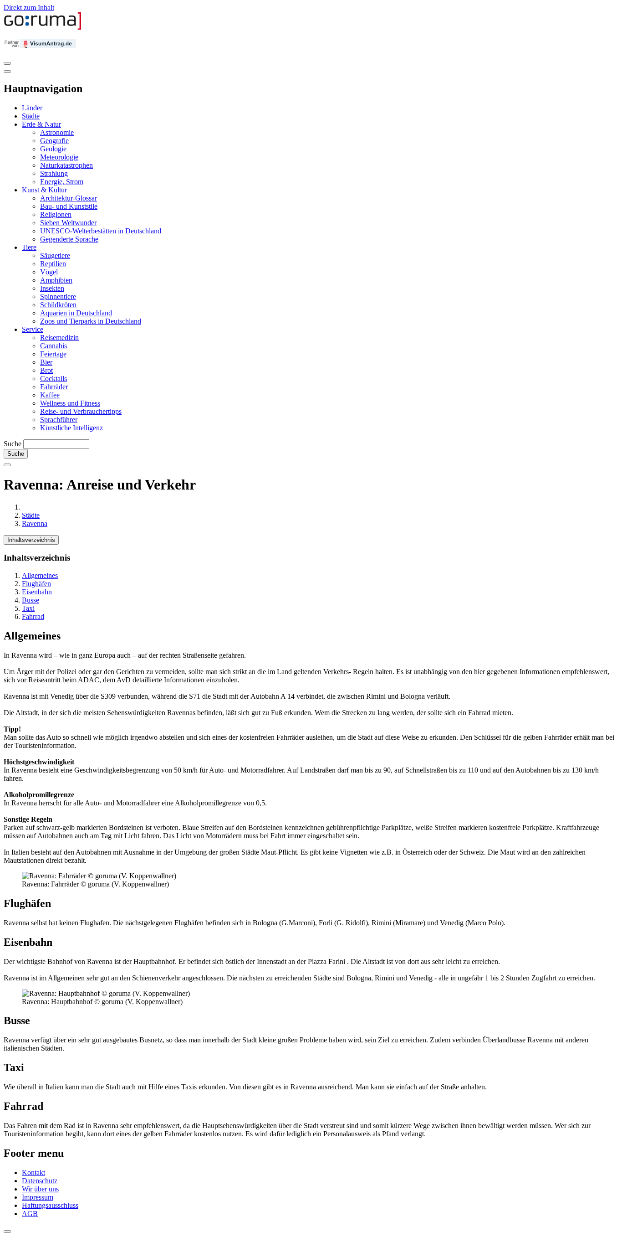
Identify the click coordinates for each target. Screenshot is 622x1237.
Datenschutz (39, 1181)
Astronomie (57, 132)
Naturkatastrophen (66, 165)
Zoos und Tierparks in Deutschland (90, 321)
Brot (46, 370)
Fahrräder (54, 387)
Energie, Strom (61, 182)
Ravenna (34, 523)
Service (32, 329)
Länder (32, 108)
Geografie (54, 140)
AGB (30, 1213)
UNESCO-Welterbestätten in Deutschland (100, 231)
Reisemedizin (59, 337)
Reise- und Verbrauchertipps (81, 411)
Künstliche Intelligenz (71, 428)
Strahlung (54, 173)
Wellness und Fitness (70, 403)
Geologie (53, 149)
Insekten (52, 288)
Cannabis (53, 346)
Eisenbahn (37, 592)
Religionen (55, 214)
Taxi (28, 608)
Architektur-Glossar (68, 198)
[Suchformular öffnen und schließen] (7, 465)
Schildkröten (58, 305)
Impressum (37, 1197)
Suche (12, 444)
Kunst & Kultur (44, 190)
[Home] (43, 27)
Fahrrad (33, 616)
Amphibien (56, 280)
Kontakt (33, 1172)
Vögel (49, 272)
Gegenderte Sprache (69, 239)
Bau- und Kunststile (68, 206)
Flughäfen (36, 584)
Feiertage (53, 354)
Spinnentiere (58, 296)
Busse (30, 600)
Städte (31, 116)
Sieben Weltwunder (68, 223)
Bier (46, 362)
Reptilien (53, 264)
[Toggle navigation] (7, 63)
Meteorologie (59, 157)
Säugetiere (55, 255)
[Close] (7, 71)
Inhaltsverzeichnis (31, 539)
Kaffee (50, 395)
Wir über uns (40, 1189)
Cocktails (53, 378)
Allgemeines (40, 575)
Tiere (29, 247)
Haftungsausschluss (50, 1205)
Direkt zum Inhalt (29, 7)
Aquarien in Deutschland (76, 313)
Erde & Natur (41, 124)
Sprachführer (58, 419)
